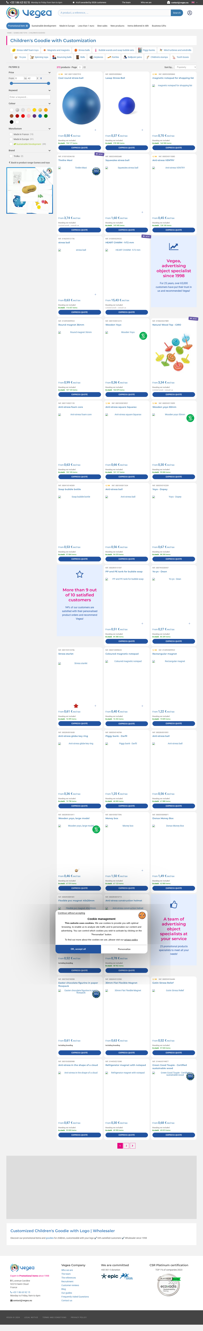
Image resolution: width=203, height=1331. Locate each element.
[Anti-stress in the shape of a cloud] (79, 1093)
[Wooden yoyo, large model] (79, 846)
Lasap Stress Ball (115, 78)
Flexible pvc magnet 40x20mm (76, 900)
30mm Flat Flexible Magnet (121, 982)
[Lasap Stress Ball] (126, 105)
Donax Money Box (163, 818)
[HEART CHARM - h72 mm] (126, 270)
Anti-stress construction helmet (123, 900)
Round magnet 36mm (71, 324)
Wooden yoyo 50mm (164, 407)
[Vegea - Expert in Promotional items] (29, 18)
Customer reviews (70, 1285)
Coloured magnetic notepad (122, 653)
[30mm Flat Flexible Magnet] (126, 1010)
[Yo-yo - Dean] (173, 599)
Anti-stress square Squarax (121, 407)
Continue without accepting (71, 913)
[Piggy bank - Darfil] (126, 763)
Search (177, 13)
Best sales (102, 26)
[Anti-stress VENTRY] (173, 188)
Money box (111, 818)
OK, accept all (78, 949)
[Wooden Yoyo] (126, 352)
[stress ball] (79, 270)
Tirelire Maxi (65, 160)
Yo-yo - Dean (159, 571)
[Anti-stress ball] (126, 517)
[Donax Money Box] (173, 846)
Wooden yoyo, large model (73, 818)
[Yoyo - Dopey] (173, 517)
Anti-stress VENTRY (163, 160)
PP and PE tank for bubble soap (124, 571)
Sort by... (168, 67)
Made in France (23, 134)
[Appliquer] (41, 78)
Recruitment (67, 1281)
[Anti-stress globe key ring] (79, 763)
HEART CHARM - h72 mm (119, 242)
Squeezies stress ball (117, 160)
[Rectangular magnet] (173, 681)
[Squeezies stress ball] (126, 188)
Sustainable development (44, 26)
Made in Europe (67, 26)
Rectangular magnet (164, 653)
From (11, 78)
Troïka (18, 156)
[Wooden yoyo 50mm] (173, 434)
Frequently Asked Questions (75, 1296)
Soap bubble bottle (69, 489)
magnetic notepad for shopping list (173, 78)
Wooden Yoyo (113, 324)
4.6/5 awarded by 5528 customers (90, 2)
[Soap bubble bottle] (79, 517)
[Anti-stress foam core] (79, 434)
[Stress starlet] (79, 681)
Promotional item (16, 26)
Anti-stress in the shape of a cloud (78, 1065)
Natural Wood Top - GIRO (166, 324)
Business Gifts (159, 26)
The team (126, 2)
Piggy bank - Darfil (116, 736)
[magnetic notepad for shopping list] (173, 105)
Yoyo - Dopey (159, 489)
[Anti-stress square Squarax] (126, 434)
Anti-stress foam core (70, 407)
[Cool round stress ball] (79, 105)
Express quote (80, 148)
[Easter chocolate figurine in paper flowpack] (79, 1010)
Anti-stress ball (114, 489)
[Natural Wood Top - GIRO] (173, 352)
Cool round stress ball (70, 78)
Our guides (66, 1293)
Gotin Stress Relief (163, 982)
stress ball (64, 242)
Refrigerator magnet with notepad (125, 1065)
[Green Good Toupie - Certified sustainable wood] (173, 1093)
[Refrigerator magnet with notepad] (126, 1093)
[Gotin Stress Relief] (173, 1010)
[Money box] (126, 846)
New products (117, 26)
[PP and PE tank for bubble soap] (126, 599)
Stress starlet (65, 653)
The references (68, 1277)
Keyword (13, 90)
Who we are (146, 2)
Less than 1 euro (86, 26)
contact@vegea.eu (179, 2)
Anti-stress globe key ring (73, 736)
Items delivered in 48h (138, 26)
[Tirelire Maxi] (79, 188)
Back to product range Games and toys (30, 162)
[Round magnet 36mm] (79, 352)
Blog (63, 1289)
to (25, 78)
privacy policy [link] (131, 940)
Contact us (66, 1300)
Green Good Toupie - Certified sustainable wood (169, 1067)
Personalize (124, 949)
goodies (50, 1238)
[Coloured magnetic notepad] (126, 681)
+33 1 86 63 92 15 (21, 1292)
